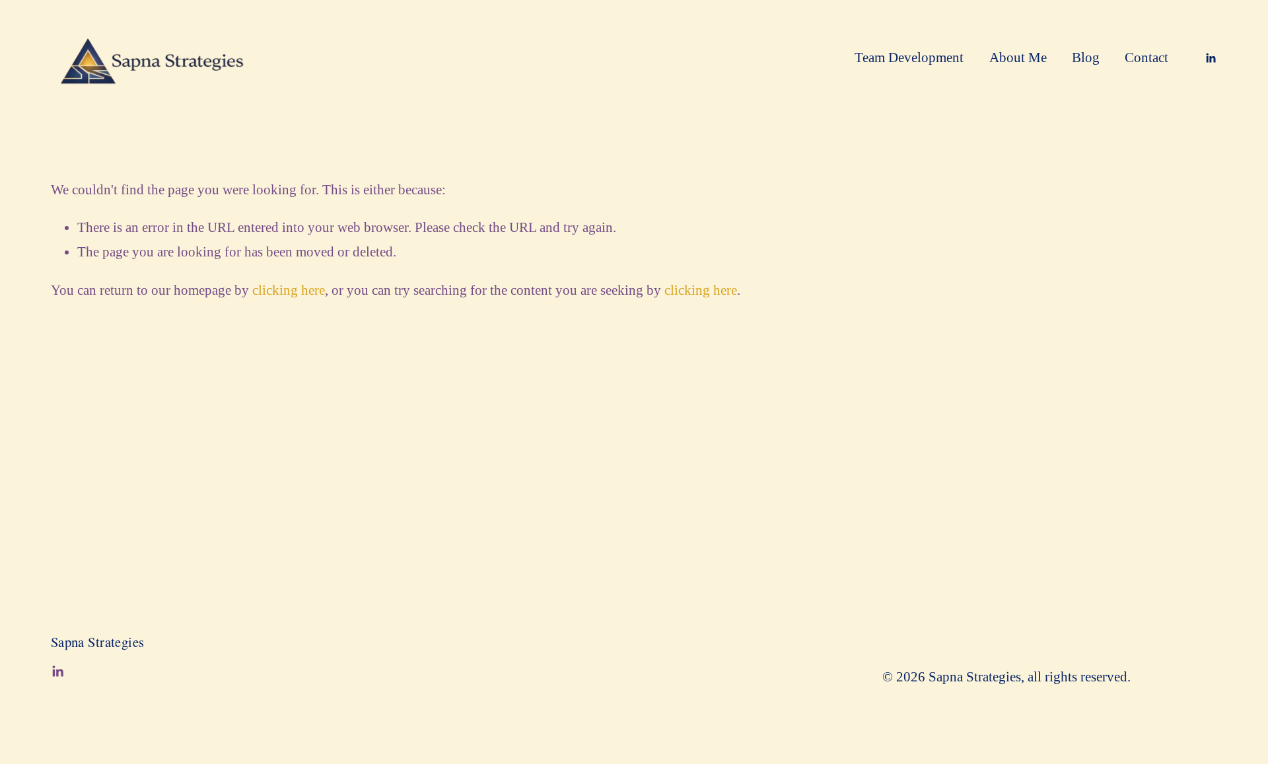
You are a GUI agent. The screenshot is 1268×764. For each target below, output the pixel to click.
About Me (1018, 57)
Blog (1086, 57)
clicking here (288, 290)
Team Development (909, 57)
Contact (1146, 57)
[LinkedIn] (1210, 58)
